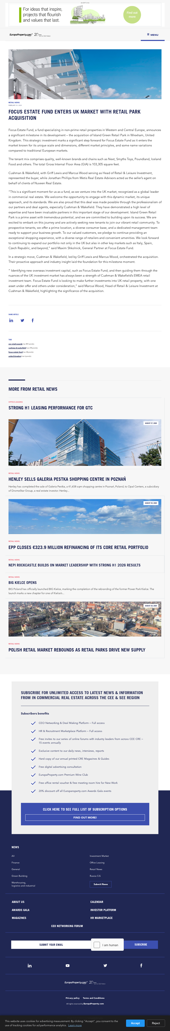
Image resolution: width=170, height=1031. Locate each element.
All (13, 855)
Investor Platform (103, 909)
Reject (156, 1023)
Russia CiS (95, 875)
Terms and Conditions (93, 998)
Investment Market (99, 855)
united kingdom (14, 356)
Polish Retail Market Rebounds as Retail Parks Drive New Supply (76, 650)
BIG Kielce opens (22, 582)
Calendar (96, 902)
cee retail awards (15, 344)
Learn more (75, 1025)
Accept (135, 1023)
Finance (15, 862)
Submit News (101, 884)
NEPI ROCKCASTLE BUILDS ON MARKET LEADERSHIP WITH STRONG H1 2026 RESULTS (74, 565)
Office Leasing (15, 402)
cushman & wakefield (17, 348)
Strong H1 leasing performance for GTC (50, 407)
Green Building (19, 875)
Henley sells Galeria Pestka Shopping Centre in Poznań (67, 479)
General (16, 869)
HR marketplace (101, 918)
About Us (18, 902)
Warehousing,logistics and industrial (23, 884)
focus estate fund (15, 352)
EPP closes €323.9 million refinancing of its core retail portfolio (78, 547)
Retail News (14, 102)
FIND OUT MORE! (85, 817)
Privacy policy (73, 998)
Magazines (19, 918)
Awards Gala (20, 909)
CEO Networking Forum (67, 925)
